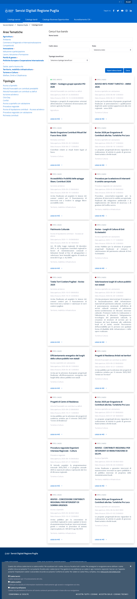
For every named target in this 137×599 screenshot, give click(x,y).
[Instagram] (126, 10)
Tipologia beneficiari (56, 56)
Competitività (8, 45)
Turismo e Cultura (10, 72)
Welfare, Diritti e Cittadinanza (15, 75)
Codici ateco (53, 46)
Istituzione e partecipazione (14, 51)
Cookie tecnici (15, 576)
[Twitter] (117, 10)
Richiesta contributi (10, 115)
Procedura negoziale (11, 106)
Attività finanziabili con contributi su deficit (20, 91)
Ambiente (7, 39)
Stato (94, 46)
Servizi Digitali (8, 25)
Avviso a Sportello (10, 85)
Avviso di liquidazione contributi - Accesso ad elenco (23, 109)
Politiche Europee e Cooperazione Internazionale (23, 60)
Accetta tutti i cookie (87, 594)
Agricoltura (8, 36)
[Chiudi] (130, 566)
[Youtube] (121, 10)
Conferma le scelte (19, 594)
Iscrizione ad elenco (11, 94)
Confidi (6, 100)
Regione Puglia (22, 25)
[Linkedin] (130, 10)
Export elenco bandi (114, 70)
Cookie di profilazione (18, 587)
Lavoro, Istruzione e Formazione (15, 54)
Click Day (6, 97)
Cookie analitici (15, 582)
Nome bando (53, 35)
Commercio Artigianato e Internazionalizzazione (22, 42)
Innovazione (8, 48)
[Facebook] (113, 10)
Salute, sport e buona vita (13, 66)
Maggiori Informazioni (110, 571)
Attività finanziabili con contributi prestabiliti (20, 88)
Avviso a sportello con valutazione (16, 103)
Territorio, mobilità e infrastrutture (18, 69)
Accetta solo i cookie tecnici (113, 594)
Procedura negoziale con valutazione (17, 112)
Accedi (128, 2)
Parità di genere (9, 57)
